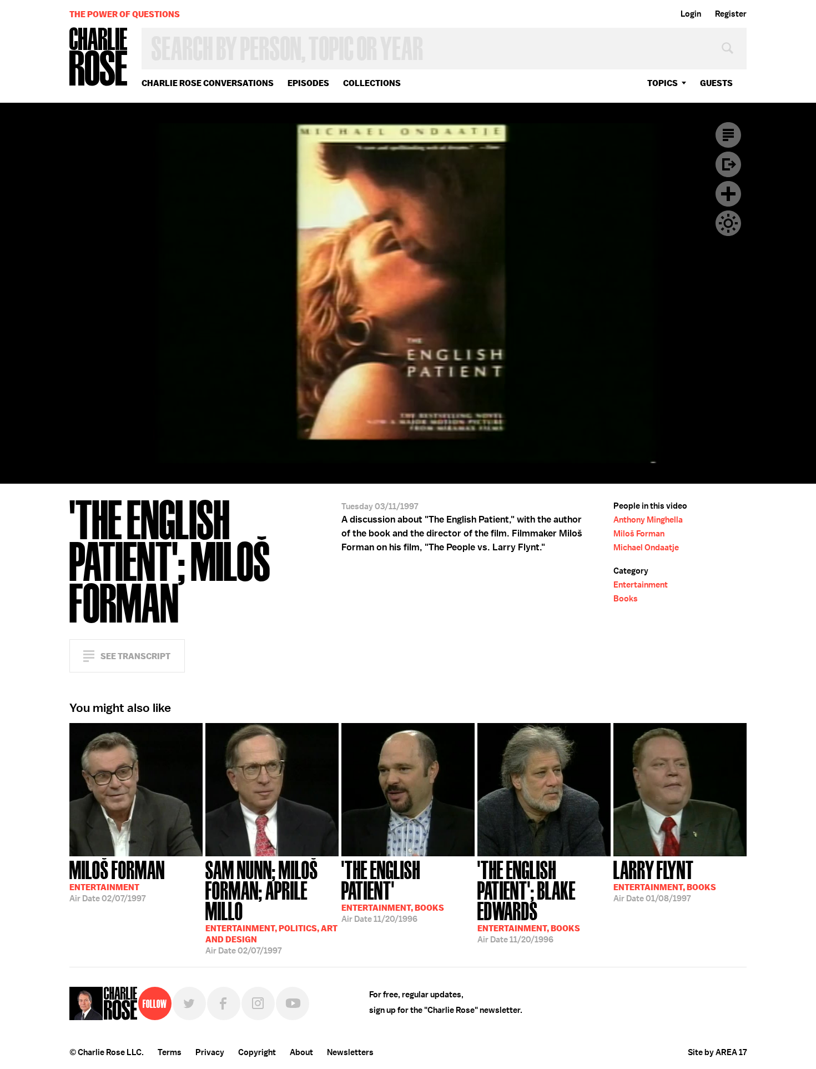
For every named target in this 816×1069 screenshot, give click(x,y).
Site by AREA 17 (717, 1052)
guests (716, 83)
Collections (372, 83)
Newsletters (350, 1052)
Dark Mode (728, 223)
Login (691, 13)
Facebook (223, 1003)
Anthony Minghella (648, 519)
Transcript (728, 135)
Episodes (308, 83)
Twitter (189, 1003)
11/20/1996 (392, 890)
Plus (728, 194)
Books (625, 598)
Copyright (257, 1052)
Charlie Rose (98, 57)
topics (662, 83)
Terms (170, 1052)
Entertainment (640, 584)
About (301, 1052)
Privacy (209, 1052)
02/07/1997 (117, 880)
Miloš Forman (638, 533)
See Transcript (135, 656)
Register (731, 13)
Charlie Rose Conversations (208, 83)
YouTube (292, 1003)
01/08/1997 (664, 880)
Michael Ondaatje (646, 547)
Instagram (258, 1003)
